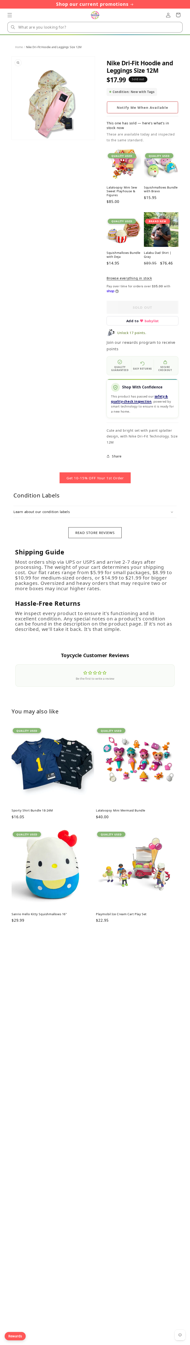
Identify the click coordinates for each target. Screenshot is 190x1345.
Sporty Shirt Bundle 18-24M (32, 810)
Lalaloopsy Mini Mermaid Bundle (120, 810)
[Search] (13, 27)
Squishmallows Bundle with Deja (123, 255)
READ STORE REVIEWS (95, 532)
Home (19, 47)
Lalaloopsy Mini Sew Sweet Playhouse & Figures (122, 191)
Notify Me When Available (142, 107)
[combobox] (95, 27)
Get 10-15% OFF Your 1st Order (95, 478)
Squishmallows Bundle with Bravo (161, 189)
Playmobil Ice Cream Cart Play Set (121, 914)
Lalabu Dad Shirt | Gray (157, 255)
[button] (10, 15)
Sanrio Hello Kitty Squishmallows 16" (39, 914)
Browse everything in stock (129, 278)
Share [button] (117, 456)
